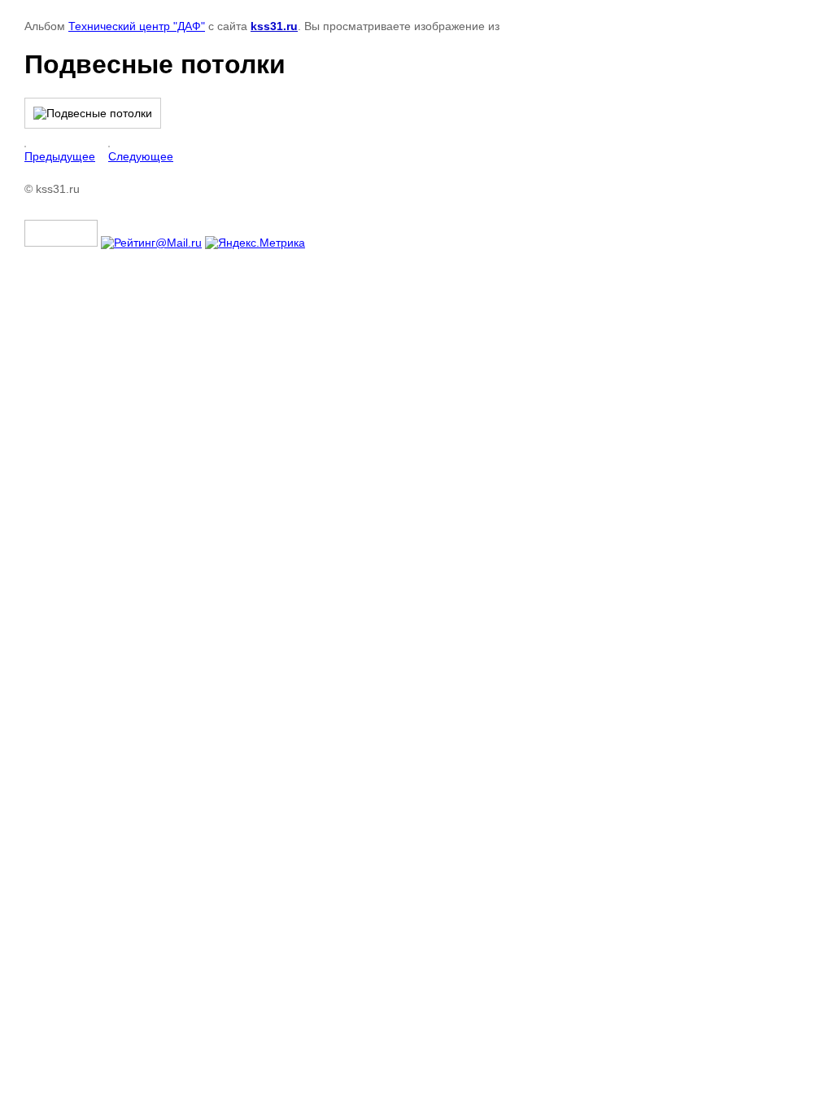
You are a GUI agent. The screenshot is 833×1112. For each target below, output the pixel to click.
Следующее (140, 156)
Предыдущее (59, 156)
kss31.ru (274, 26)
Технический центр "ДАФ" (136, 26)
